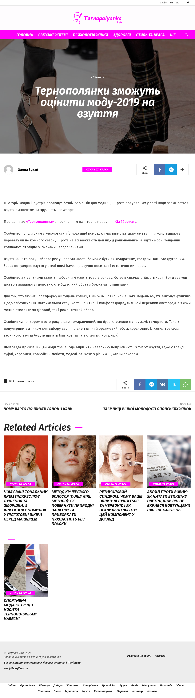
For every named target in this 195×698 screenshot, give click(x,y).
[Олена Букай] (10, 169)
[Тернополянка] (97, 18)
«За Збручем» (125, 222)
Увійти (163, 3)
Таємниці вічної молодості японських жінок (147, 409)
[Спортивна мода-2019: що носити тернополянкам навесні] (26, 570)
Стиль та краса (150, 35)
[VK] (162, 384)
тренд (31, 381)
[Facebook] (188, 2)
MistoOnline (54, 657)
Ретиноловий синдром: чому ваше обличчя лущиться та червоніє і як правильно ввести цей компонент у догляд (120, 505)
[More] (183, 169)
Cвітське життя (53, 35)
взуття (21, 381)
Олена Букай (28, 170)
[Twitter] (174, 384)
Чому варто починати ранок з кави (38, 409)
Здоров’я (122, 35)
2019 (11, 381)
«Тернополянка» (40, 222)
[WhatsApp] (185, 384)
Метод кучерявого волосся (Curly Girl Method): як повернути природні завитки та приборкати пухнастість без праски (73, 507)
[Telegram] (171, 169)
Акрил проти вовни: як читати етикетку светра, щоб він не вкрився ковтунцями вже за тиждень (168, 500)
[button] (186, 35)
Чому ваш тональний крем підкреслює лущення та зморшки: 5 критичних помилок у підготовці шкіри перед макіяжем (26, 505)
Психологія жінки (90, 35)
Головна (24, 35)
